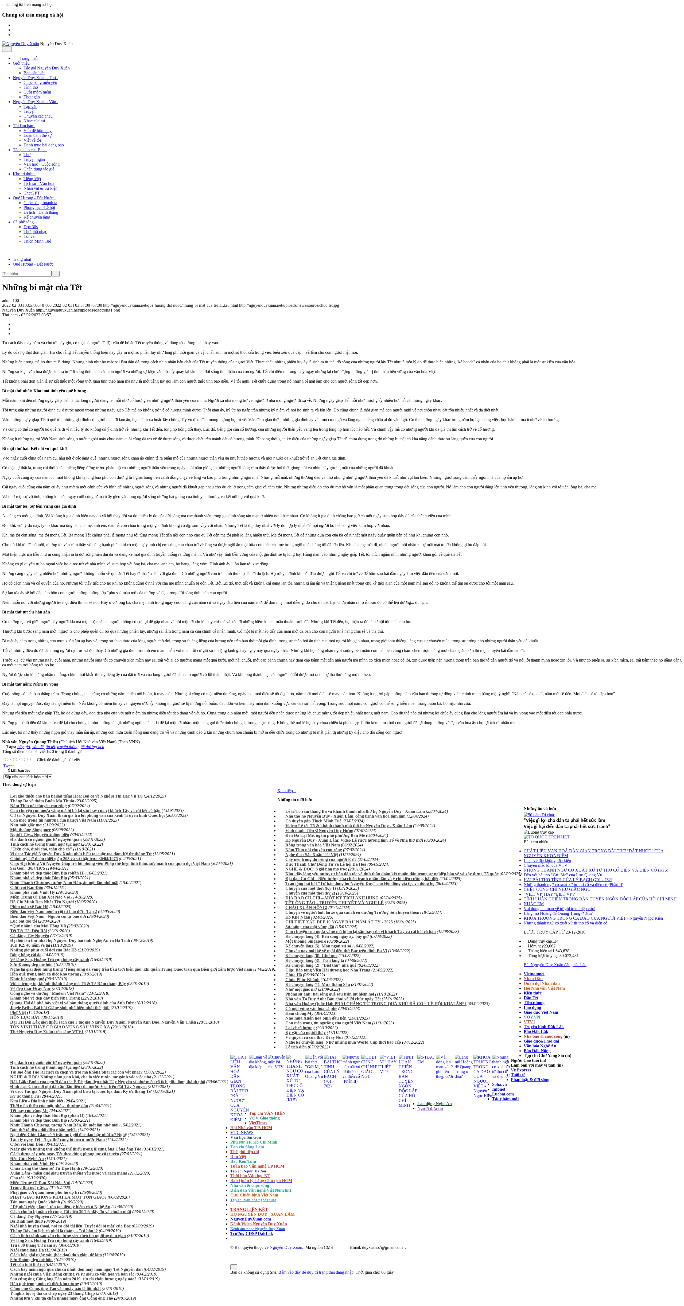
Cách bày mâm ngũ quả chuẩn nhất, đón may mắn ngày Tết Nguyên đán (76, 1269)
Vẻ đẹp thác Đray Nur (30, 988)
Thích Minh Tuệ (37, 241)
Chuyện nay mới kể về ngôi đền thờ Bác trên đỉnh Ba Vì (336, 951)
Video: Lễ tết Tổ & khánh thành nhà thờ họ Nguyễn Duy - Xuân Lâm (348, 825)
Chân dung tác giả (39, 169)
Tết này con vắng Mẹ (29, 1110)
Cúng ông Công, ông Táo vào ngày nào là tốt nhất (55, 1288)
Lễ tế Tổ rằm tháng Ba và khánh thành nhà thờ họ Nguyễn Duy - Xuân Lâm (355, 811)
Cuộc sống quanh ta (40, 202)
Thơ (27, 154)
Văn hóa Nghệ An (540, 1046)
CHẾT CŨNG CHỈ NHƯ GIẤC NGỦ (557, 889)
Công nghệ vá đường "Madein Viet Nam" (48, 993)
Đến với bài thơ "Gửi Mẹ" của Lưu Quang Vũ (563, 875)
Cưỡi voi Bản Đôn (26, 887)
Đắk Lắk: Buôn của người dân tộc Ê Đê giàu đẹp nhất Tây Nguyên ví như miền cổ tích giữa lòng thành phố (107, 1081)
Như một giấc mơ (26, 825)
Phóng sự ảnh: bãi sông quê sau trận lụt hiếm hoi (329, 994)
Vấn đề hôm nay (38, 130)
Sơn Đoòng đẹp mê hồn (31, 964)
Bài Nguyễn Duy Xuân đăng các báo (555, 964)
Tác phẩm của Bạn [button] (29, 149)
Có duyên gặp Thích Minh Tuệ (313, 821)
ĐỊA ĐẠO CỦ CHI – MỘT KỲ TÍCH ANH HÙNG (332, 898)
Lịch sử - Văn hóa (39, 183)
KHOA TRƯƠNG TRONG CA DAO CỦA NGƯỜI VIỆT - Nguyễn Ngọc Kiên (593, 918)
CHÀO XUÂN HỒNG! (306, 907)
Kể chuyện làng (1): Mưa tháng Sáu (317, 984)
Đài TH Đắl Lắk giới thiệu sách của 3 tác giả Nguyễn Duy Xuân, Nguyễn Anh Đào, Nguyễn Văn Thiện (103, 1022)
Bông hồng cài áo (25, 955)
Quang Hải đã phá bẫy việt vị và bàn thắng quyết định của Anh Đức (72, 1003)
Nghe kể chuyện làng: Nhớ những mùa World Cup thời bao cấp (343, 1042)
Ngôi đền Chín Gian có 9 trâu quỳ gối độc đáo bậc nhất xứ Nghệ (68, 1134)
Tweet (8, 766)
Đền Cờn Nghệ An (27, 1158)
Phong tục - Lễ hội (39, 207)
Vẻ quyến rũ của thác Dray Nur (314, 1037)
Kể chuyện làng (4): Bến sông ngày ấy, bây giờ (327, 936)
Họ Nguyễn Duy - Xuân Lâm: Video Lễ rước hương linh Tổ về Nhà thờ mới (354, 840)
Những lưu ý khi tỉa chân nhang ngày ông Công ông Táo (61, 1298)
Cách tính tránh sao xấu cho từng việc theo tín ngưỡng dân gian (68, 1235)
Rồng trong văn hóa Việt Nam (312, 845)
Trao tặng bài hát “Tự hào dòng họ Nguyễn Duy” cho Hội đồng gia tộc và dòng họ (359, 883)
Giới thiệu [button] (22, 63)
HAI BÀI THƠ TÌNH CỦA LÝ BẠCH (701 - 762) (568, 879)
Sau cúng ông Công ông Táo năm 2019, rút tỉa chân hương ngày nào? (73, 1279)
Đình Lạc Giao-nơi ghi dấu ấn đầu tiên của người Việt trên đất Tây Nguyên (78, 1086)
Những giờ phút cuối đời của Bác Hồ (43, 950)
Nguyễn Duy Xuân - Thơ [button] (35, 77)
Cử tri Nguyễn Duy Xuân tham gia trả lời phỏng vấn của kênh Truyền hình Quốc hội (87, 815)
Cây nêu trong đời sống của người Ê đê (320, 859)
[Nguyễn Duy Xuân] (20, 43)
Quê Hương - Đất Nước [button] (34, 198)
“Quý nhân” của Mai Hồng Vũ (38, 926)
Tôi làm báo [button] (23, 125)
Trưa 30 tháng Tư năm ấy (33, 1245)
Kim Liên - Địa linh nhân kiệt (36, 1101)
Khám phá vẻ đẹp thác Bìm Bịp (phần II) (47, 873)
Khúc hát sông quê (27, 979)
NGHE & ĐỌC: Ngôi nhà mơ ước (316, 869)
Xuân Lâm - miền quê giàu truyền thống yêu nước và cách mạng (68, 1173)
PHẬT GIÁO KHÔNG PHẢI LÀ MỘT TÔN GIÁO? (58, 1197)
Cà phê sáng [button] (24, 222)
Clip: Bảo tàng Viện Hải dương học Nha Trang (327, 970)
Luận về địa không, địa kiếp (547, 860)
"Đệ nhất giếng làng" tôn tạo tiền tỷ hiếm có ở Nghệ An (60, 1206)
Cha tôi (17, 1178)
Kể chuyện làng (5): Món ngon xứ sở (318, 946)
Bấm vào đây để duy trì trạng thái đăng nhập (315, 1272)
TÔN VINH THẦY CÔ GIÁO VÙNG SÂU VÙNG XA (60, 1027)
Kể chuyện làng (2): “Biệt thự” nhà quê (320, 965)
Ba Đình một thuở (26, 1221)
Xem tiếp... (286, 790)
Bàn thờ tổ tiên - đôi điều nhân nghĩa (43, 1130)
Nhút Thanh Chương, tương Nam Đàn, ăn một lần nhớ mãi (64, 882)
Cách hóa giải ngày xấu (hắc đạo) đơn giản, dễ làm (56, 1255)
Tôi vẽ (29, 236)
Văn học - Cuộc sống (42, 164)
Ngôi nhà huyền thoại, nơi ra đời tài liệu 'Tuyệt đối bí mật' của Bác (70, 1226)
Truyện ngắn (34, 159)
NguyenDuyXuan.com (250, 1219)
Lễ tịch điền (296, 1047)
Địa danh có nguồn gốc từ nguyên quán (46, 839)
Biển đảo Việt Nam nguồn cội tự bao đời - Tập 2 (53, 911)
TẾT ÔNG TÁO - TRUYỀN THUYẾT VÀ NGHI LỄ (334, 902)
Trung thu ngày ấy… (29, 1187)
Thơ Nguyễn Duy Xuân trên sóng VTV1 (47, 1031)
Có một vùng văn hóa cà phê (311, 1008)
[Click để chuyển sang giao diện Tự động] (232, 1252)
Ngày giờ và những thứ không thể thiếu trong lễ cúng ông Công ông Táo (75, 1149)
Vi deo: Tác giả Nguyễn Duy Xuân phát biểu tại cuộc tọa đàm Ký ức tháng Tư (81, 854)
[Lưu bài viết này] (15, 333)
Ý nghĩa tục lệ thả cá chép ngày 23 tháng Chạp (52, 1293)
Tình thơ (31, 87)
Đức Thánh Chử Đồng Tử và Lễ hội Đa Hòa (325, 864)
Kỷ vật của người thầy (305, 1032)
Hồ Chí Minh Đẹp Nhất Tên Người (42, 902)
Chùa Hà (293, 975)
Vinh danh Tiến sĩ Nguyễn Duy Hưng (319, 830)
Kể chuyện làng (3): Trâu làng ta (314, 960)
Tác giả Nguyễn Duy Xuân (47, 68)
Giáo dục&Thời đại (541, 1041)
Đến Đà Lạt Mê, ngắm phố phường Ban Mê (325, 835)
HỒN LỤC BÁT (25, 1017)
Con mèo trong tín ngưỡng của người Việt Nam (53, 820)
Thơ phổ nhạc (35, 231)
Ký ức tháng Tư (24, 1096)
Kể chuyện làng (37, 217)
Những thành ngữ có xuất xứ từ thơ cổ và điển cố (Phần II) (573, 884)
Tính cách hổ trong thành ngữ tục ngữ (45, 844)
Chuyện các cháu (38, 116)
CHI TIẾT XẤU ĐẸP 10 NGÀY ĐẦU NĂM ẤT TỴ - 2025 (339, 922)
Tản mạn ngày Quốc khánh (35, 1202)
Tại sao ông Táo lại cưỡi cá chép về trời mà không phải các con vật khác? (76, 1072)
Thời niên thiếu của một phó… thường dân (49, 1105)
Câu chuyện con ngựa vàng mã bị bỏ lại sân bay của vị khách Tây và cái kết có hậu (85, 810)
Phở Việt (18, 1012)
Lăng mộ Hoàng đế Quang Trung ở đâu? (558, 913)
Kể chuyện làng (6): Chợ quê (311, 955)
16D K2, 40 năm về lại (30, 945)
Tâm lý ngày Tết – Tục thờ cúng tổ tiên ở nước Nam (57, 1139)
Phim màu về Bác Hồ (29, 906)
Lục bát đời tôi (23, 921)
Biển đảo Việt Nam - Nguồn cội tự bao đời (48, 916)
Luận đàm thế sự (38, 135)
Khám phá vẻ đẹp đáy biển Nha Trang (45, 998)
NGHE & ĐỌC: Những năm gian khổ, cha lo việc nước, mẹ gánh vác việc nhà (80, 1077)
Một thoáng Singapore (30, 829)
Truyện (30, 111)
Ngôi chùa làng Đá (27, 1250)
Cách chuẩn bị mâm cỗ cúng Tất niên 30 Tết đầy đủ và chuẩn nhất (70, 1211)
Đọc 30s (31, 226)
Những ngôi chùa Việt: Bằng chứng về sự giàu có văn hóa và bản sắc (72, 1274)
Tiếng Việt (32, 178)
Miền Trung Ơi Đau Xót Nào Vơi (40, 897)
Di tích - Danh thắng (41, 212)
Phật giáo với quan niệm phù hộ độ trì (44, 1192)
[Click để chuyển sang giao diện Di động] (240, 1252)
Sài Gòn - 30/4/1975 (27, 868)
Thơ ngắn (32, 97)
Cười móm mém (37, 92)
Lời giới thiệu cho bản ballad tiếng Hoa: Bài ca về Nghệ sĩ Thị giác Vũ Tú (76, 796)
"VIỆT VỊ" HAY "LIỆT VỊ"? (549, 894)
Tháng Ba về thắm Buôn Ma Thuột (42, 801)
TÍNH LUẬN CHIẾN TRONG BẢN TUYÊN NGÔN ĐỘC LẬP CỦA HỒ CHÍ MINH (600, 899)
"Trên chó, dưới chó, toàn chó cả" (41, 849)
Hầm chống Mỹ (299, 1013)
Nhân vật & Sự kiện (40, 188)
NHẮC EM (534, 903)
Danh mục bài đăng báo (44, 145)
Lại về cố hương (300, 1027)
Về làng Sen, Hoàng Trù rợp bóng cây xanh (49, 959)
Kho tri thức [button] (23, 174)
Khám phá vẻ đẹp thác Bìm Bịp (38, 878)
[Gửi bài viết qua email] (15, 324)
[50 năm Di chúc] (539, 815)
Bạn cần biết (34, 73)
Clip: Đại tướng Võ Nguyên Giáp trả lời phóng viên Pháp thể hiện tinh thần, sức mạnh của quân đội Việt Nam (110, 863)
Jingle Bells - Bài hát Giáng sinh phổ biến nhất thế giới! (60, 1007)
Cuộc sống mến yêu (40, 82)
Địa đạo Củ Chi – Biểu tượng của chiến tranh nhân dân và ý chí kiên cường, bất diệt (361, 878)
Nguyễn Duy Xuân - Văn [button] (35, 101)
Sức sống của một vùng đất (309, 926)
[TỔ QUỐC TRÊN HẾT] (547, 837)
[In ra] (15, 328)
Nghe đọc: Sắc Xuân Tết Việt (311, 854)
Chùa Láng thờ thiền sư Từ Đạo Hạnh (45, 1168)
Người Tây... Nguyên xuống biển (39, 834)
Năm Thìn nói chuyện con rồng (38, 805)
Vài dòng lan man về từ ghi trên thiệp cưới (559, 908)
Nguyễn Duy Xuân (286, 1247)
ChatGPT (32, 193)
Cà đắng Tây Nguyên (29, 935)
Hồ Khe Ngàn (297, 917)
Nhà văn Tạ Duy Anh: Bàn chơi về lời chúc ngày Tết (333, 999)
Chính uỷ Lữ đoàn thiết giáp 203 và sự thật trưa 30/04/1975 (64, 858)
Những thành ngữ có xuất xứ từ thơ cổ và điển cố (565, 923)
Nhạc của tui (34, 121)
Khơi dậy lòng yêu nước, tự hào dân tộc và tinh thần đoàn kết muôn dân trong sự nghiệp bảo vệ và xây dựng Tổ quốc (392, 874)
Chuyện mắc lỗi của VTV (546, 865)
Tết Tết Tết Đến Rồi (28, 930)
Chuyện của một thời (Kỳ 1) (310, 888)
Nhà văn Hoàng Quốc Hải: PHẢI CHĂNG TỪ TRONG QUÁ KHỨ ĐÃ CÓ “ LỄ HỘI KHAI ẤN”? (376, 1003)
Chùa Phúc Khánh (302, 979)
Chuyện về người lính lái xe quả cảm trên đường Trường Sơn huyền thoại (352, 912)
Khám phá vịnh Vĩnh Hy (32, 892)
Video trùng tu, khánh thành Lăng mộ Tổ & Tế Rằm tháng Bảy (68, 983)
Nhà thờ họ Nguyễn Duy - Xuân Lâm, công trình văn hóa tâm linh (345, 816)
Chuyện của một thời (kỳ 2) (310, 893)
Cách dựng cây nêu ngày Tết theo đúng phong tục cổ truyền (64, 1154)
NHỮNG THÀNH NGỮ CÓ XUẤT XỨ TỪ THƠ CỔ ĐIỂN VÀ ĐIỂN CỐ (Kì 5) (596, 870)
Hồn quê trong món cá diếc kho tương (44, 974)
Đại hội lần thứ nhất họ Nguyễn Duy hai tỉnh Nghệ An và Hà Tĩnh (70, 940)
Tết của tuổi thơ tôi (27, 1264)
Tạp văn (30, 106)
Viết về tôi (32, 140)
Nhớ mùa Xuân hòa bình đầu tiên (316, 1018)
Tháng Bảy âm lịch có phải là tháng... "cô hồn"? (54, 1231)
